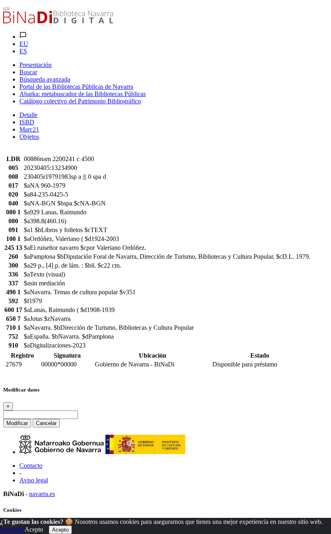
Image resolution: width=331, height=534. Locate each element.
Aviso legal (33, 480)
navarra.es (42, 493)
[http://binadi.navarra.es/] (58, 21)
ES (23, 51)
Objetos (29, 136)
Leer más (11, 529)
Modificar (17, 423)
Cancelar (46, 423)
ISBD (26, 122)
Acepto (34, 529)
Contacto (30, 465)
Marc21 (29, 129)
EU (23, 43)
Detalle (28, 114)
